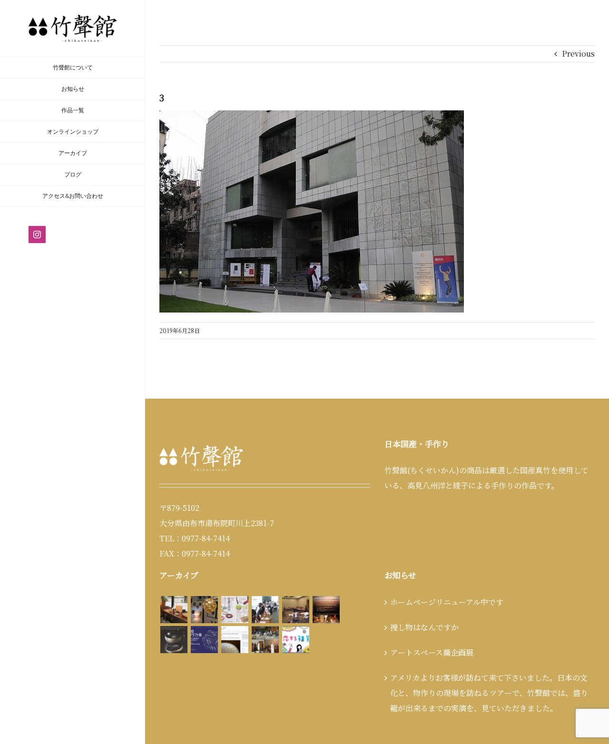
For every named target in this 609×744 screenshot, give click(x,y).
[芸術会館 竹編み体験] (295, 610)
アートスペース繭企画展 (431, 652)
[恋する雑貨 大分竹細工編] (295, 640)
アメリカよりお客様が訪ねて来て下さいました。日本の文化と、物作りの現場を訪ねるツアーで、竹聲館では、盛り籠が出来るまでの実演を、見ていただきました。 (489, 693)
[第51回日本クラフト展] (173, 640)
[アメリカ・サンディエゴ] (234, 640)
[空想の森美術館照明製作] (204, 610)
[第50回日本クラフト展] (204, 640)
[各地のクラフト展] (326, 610)
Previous (578, 53)
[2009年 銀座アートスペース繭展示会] (173, 610)
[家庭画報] (234, 610)
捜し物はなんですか (424, 627)
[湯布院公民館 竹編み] (265, 610)
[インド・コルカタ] (265, 640)
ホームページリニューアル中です (446, 602)
